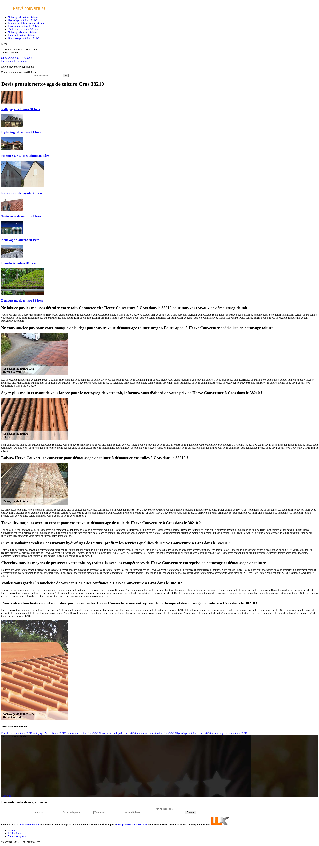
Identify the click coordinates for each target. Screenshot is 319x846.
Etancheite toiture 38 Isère (21, 35)
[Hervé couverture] (23, 11)
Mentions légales (17, 836)
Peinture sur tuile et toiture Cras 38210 (156, 733)
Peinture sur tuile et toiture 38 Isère (26, 23)
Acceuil (12, 830)
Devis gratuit (8, 61)
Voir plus (6, 795)
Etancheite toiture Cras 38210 (16, 733)
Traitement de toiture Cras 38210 (82, 733)
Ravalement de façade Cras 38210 (118, 733)
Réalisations (21, 61)
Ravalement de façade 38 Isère (24, 26)
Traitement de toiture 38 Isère (23, 29)
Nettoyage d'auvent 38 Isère (22, 32)
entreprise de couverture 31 (131, 824)
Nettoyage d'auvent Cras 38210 (48, 733)
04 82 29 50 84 (9, 58)
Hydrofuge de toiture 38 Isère (23, 20)
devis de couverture (29, 824)
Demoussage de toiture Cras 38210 (229, 733)
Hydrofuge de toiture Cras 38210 (193, 733)
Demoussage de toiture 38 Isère (24, 38)
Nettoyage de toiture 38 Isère (23, 17)
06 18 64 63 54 (25, 58)
